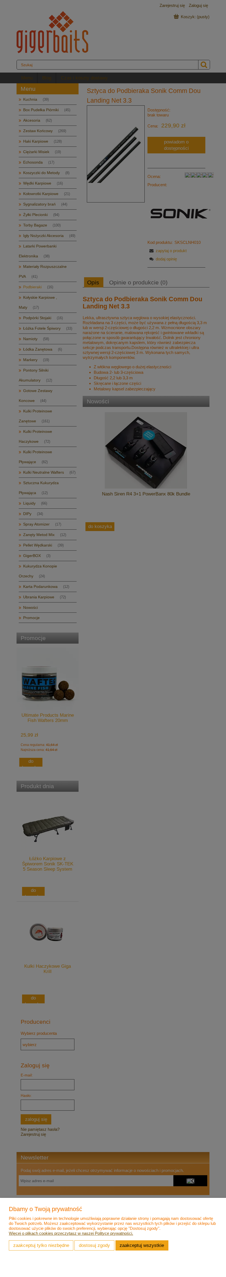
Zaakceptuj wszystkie (142, 1245)
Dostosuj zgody (94, 1245)
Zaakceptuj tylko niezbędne (41, 1245)
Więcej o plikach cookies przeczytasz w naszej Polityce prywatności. (71, 1233)
